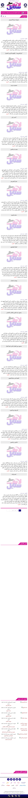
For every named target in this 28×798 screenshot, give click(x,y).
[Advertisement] (14, 528)
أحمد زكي (14, 117)
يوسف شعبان (14, 280)
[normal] (3, 16)
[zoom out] (5, 16)
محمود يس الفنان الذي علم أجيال (14, 346)
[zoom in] (1, 16)
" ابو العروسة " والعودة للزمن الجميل (14, 53)
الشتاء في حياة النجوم (14, 378)
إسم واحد (14, 474)
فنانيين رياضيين (14, 442)
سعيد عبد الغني (14, 149)
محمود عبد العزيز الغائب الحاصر (14, 312)
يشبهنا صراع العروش (14, 19)
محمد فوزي (14, 215)
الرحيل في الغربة (14, 410)
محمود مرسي (14, 85)
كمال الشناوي (14, 247)
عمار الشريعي (14, 181)
